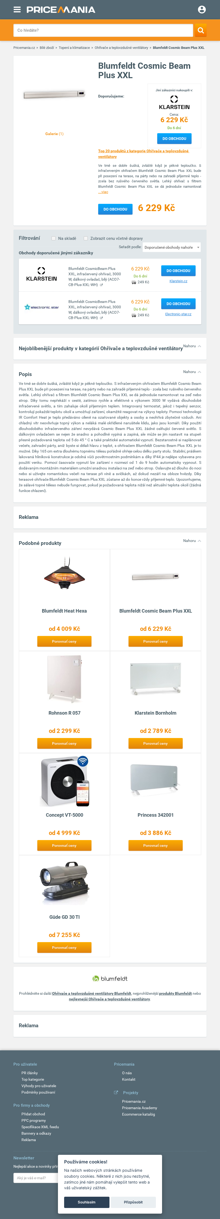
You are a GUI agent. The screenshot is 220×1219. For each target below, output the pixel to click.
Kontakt (128, 1079)
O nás (127, 1073)
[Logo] (174, 102)
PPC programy (33, 1120)
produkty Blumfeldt (175, 993)
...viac (103, 192)
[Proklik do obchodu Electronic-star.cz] (41, 307)
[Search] (201, 30)
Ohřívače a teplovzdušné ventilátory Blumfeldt (91, 993)
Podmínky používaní (38, 1092)
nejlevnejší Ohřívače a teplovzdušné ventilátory (109, 999)
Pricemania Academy (139, 1108)
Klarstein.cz (178, 281)
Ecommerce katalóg (138, 1114)
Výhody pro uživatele (38, 1086)
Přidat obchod (33, 1114)
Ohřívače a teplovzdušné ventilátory (121, 48)
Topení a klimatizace (74, 48)
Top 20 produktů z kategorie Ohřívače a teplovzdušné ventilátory (143, 154)
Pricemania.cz (24, 48)
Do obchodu (174, 138)
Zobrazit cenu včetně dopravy (116, 238)
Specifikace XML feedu (40, 1127)
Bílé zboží (47, 48)
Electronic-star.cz (178, 314)
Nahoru (189, 346)
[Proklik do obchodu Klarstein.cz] (41, 274)
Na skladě (67, 238)
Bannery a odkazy (36, 1133)
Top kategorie (32, 1079)
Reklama (28, 1140)
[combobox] (171, 247)
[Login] (202, 10)
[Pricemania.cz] (61, 9)
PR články (29, 1073)
